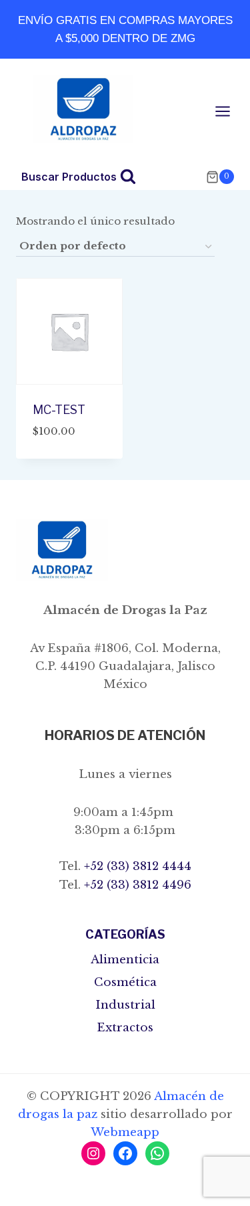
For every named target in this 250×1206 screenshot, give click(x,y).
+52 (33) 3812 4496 (136, 885)
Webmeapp (125, 1132)
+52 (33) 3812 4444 (136, 866)
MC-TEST (59, 410)
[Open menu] (229, 111)
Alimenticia (125, 960)
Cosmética (125, 982)
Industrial (125, 1005)
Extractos (125, 1028)
